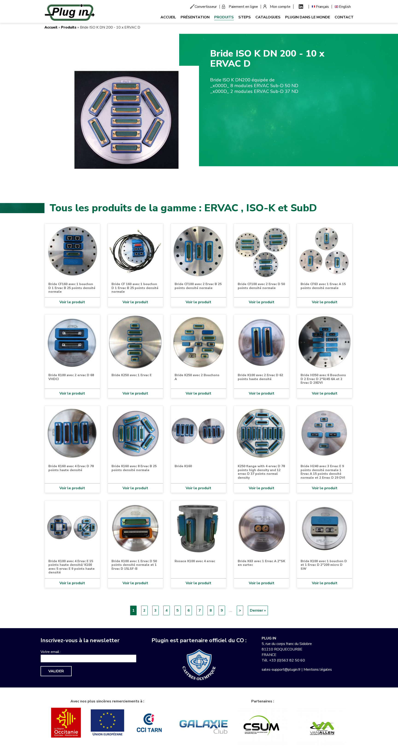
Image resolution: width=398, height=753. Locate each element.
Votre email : (51, 651)
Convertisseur (206, 7)
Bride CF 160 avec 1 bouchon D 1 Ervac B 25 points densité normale (134, 288)
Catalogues (268, 17)
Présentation (195, 17)
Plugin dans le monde (307, 17)
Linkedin (301, 6)
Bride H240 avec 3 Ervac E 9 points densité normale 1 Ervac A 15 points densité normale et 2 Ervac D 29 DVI (323, 472)
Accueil (168, 17)
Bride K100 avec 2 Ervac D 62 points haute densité (260, 377)
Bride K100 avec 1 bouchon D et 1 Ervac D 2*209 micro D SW (324, 565)
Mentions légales (318, 669)
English (345, 7)
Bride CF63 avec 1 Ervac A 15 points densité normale (323, 286)
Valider (56, 671)
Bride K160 (183, 466)
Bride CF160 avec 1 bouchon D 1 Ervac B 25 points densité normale (71, 288)
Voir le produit (72, 302)
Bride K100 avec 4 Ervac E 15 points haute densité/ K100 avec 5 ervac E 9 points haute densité (71, 567)
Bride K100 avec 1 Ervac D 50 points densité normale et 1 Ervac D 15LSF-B (134, 565)
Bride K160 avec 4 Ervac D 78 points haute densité (71, 468)
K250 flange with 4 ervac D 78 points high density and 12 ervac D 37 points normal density (261, 472)
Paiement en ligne (243, 7)
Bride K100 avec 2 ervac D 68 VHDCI (71, 377)
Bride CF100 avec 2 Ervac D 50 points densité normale (261, 286)
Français (322, 7)
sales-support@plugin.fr (281, 669)
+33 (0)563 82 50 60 (287, 660)
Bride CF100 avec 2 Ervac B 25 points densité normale (198, 286)
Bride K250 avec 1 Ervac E (131, 375)
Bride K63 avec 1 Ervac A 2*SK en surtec (261, 563)
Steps (244, 17)
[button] (125, 120)
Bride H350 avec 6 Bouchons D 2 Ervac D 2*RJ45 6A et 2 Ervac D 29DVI (323, 379)
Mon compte (280, 7)
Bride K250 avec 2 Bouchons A (197, 377)
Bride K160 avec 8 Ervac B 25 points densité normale (134, 468)
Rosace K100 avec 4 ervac (195, 561)
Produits (224, 17)
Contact (344, 17)
